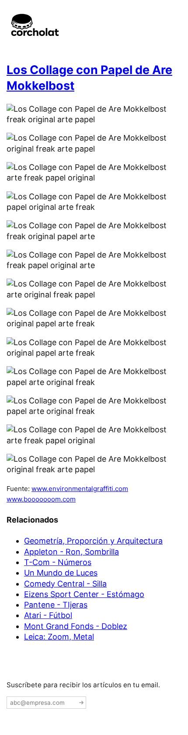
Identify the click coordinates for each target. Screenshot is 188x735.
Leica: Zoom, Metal (59, 636)
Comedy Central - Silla (65, 583)
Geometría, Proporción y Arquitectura (93, 540)
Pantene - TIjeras (55, 604)
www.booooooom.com (41, 499)
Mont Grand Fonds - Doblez (75, 626)
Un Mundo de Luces (60, 572)
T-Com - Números (57, 562)
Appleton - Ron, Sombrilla (71, 551)
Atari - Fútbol (48, 615)
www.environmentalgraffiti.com (79, 488)
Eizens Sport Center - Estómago (84, 594)
